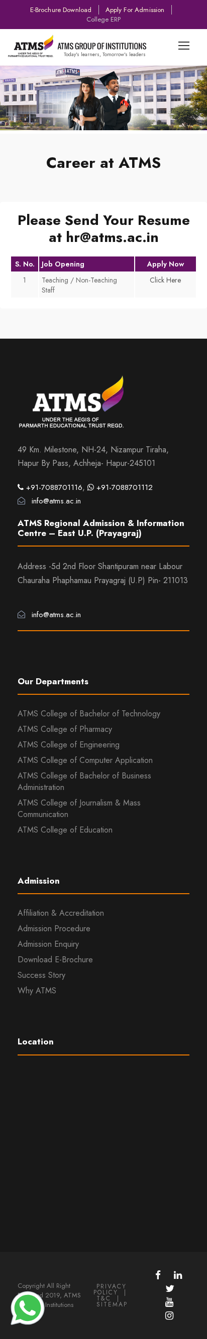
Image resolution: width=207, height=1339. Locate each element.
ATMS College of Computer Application (85, 760)
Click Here (165, 280)
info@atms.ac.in (55, 500)
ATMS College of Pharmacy (65, 729)
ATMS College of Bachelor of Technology (89, 713)
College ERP (103, 19)
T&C (103, 1298)
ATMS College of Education (65, 830)
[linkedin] (178, 1275)
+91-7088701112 (123, 487)
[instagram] (169, 1315)
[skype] (169, 1302)
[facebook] (159, 1275)
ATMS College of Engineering (69, 744)
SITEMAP (112, 1304)
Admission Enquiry (48, 944)
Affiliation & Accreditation (61, 913)
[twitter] (169, 1288)
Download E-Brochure (55, 959)
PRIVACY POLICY (110, 1289)
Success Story (41, 975)
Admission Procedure (54, 928)
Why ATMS (37, 990)
